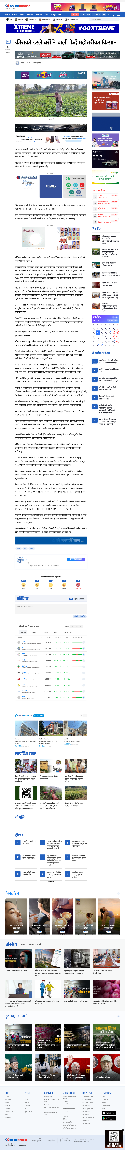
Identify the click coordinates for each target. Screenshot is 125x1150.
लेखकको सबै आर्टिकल (76, 559)
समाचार (14, 14)
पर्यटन (26, 1100)
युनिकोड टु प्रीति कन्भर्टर (69, 1128)
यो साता (31, 944)
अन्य (59, 14)
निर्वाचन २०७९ (86, 1112)
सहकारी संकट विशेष (88, 1097)
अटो (26, 1109)
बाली (25, 549)
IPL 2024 (46, 1105)
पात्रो (76, 14)
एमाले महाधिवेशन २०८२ (88, 1118)
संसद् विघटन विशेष (87, 1103)
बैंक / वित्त (27, 1106)
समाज (7, 1097)
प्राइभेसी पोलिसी (106, 1106)
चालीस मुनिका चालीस (69, 1109)
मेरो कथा (65, 1119)
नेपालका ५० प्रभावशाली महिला (69, 1098)
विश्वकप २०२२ (86, 1121)
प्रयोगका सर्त (105, 1100)
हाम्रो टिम (104, 1097)
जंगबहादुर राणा (32, 19)
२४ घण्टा (23, 944)
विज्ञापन (104, 1103)
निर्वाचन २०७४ (86, 1106)
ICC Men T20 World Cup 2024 (51, 1101)
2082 (66, 1106)
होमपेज (7, 14)
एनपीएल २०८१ (48, 1097)
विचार (46, 14)
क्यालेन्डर (97, 317)
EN (104, 14)
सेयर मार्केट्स (86, 14)
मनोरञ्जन (39, 14)
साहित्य (7, 1103)
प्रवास (6, 1115)
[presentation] (81, 715)
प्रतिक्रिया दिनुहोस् (79, 616)
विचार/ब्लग (8, 1100)
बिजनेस (22, 14)
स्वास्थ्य (98, 14)
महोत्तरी (31, 549)
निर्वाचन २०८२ (86, 1115)
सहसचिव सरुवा (46, 19)
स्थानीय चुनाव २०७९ (87, 1109)
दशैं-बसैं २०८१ (86, 1124)
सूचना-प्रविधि (28, 1112)
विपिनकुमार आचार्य (73, 19)
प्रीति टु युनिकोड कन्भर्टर (69, 1125)
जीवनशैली (30, 14)
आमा (11, 19)
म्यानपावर (20, 19)
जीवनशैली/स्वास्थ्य (10, 1112)
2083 (66, 1116)
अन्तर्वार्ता (7, 1106)
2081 (66, 1104)
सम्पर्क (103, 1109)
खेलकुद (53, 14)
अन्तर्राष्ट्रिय (8, 1118)
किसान (18, 549)
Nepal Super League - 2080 (51, 1113)
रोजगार (27, 1103)
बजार (26, 1097)
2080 (66, 1101)
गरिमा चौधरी (59, 19)
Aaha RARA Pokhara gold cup (52, 1109)
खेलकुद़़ (7, 1109)
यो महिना (39, 944)
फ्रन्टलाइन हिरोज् (67, 1122)
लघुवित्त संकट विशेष (87, 1100)
